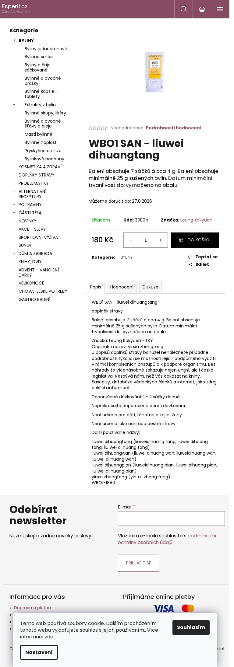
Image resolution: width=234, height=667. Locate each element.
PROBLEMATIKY (34, 183)
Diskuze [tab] (150, 287)
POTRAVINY (30, 204)
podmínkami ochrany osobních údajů (167, 539)
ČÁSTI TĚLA (30, 213)
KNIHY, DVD (30, 262)
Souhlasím (191, 627)
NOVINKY (28, 221)
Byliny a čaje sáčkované (38, 67)
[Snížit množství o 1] (131, 240)
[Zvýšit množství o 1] (160, 240)
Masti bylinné (38, 134)
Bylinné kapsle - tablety (41, 94)
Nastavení (39, 652)
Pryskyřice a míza (43, 151)
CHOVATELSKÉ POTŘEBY (43, 291)
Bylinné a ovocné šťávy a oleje (43, 123)
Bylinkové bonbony (44, 159)
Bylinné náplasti (41, 142)
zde (49, 636)
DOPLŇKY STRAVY (37, 175)
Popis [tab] (95, 287)
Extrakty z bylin (40, 105)
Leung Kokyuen (196, 220)
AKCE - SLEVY (32, 229)
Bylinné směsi (39, 57)
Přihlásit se (138, 563)
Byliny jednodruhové (46, 49)
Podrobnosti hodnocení (173, 128)
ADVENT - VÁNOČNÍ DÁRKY (39, 272)
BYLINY (26, 40)
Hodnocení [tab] (121, 287)
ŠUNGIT (26, 245)
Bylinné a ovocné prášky (43, 80)
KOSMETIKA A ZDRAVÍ (40, 167)
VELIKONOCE (31, 283)
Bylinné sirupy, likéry (45, 113)
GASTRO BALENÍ (34, 299)
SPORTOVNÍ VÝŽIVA (38, 237)
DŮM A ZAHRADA (35, 253)
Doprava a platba (32, 608)
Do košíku (199, 240)
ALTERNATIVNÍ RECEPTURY (32, 194)
